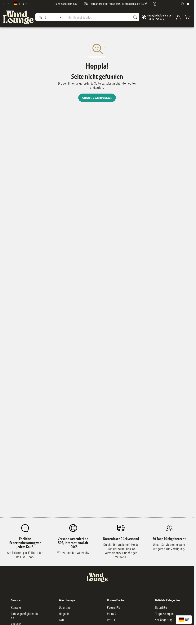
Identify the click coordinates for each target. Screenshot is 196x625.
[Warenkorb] (187, 17)
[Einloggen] (178, 17)
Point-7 (112, 613)
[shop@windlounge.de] (157, 17)
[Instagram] (182, 4)
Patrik (111, 620)
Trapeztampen (164, 613)
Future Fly (113, 607)
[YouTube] (188, 4)
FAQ (61, 620)
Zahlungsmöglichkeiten (24, 616)
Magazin (64, 613)
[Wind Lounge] (18, 17)
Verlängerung (164, 620)
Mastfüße (161, 607)
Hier (124, 83)
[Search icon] (135, 17)
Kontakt (16, 607)
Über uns (64, 607)
